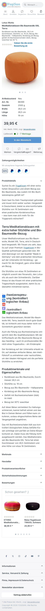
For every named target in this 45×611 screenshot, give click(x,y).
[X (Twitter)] (13, 556)
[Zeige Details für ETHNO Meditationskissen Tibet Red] (12, 506)
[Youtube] (32, 556)
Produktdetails (9, 180)
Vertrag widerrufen (23, 595)
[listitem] (22, 69)
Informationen (9, 566)
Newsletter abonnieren (13, 587)
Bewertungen (8, 482)
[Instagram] (19, 556)
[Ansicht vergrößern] (22, 69)
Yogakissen (21, 185)
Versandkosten (29, 129)
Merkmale (6, 454)
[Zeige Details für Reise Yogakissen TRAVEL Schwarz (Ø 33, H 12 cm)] (32, 506)
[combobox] (32, 4)
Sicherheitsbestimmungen (14, 475)
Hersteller (6, 461)
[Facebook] (6, 556)
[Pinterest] (38, 556)
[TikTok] (25, 556)
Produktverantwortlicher (13, 468)
